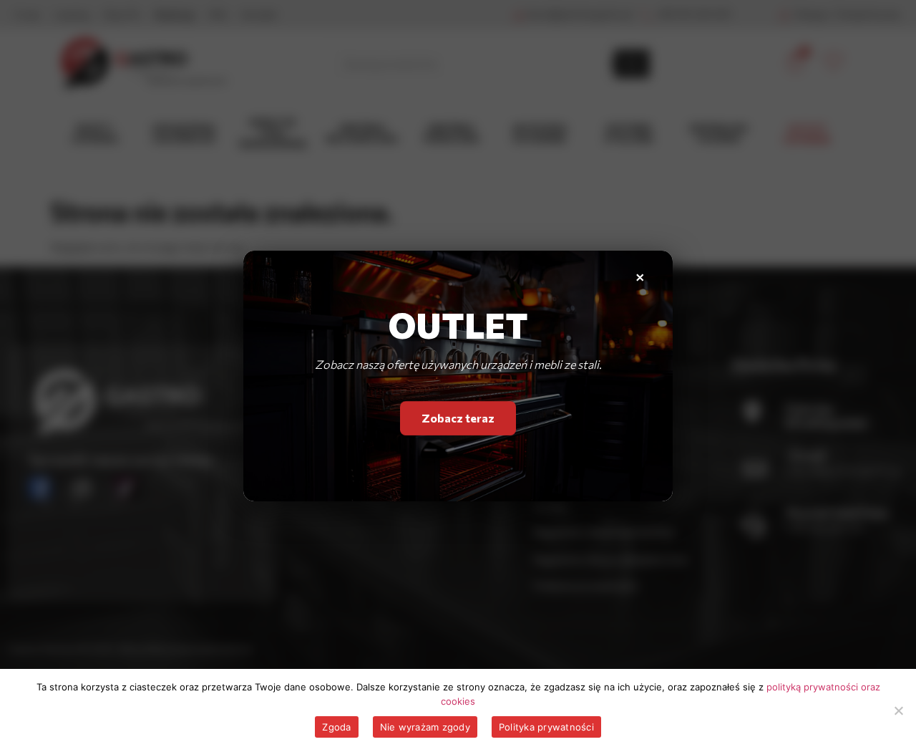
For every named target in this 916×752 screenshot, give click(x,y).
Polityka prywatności (546, 727)
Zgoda (336, 727)
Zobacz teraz (458, 417)
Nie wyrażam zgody (425, 727)
